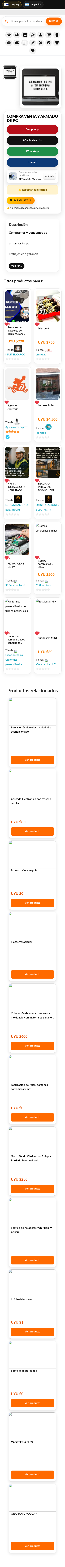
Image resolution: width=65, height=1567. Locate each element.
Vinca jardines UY (46, 664)
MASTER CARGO (15, 354)
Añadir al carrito (32, 140)
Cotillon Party (44, 585)
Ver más (16, 266)
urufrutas (41, 354)
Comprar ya (33, 129)
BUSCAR (53, 21)
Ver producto (32, 760)
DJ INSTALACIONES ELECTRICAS (16, 507)
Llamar (32, 162)
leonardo (41, 433)
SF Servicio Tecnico (16, 585)
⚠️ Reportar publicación (32, 190)
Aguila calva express (16, 427)
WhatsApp (32, 151)
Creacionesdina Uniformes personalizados (14, 660)
